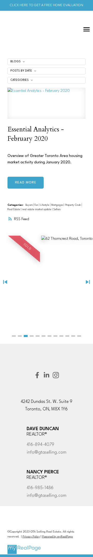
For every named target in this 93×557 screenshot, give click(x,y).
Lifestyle (45, 205)
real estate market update (37, 209)
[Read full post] (46, 106)
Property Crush (73, 205)
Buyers (29, 205)
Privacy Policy (31, 536)
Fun (37, 205)
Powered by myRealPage (57, 536)
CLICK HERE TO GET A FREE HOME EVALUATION (46, 5)
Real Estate (14, 209)
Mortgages (57, 205)
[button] (14, 336)
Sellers (56, 209)
